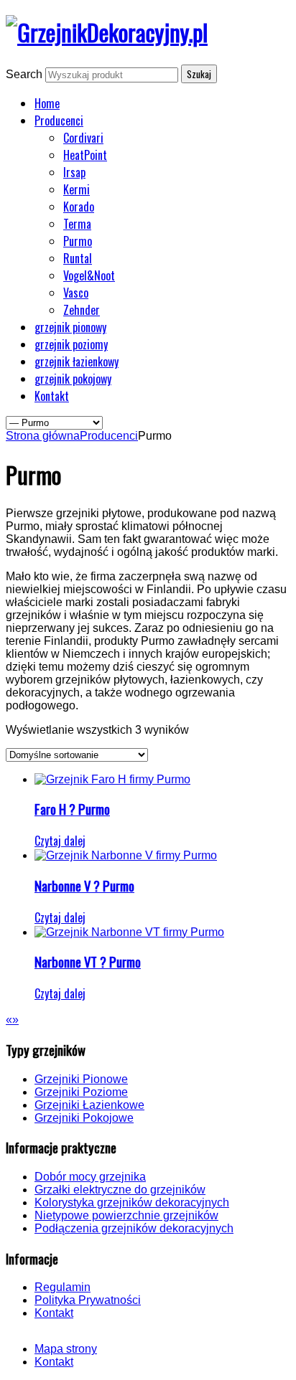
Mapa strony (65, 1349)
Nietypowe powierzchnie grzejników (126, 1215)
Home (47, 103)
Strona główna (43, 436)
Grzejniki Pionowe (81, 1079)
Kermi (76, 189)
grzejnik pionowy (70, 327)
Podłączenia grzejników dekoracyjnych (133, 1228)
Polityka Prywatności (87, 1300)
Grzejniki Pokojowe (84, 1118)
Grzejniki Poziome (81, 1092)
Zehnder (81, 309)
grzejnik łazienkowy (76, 361)
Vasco (75, 292)
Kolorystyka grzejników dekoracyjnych (131, 1202)
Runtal (77, 258)
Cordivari (83, 137)
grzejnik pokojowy (72, 378)
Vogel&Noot (89, 275)
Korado (78, 206)
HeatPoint (85, 155)
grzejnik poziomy (71, 344)
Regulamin (62, 1287)
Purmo (77, 241)
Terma (77, 223)
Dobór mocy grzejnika (90, 1177)
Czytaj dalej (59, 840)
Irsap (74, 172)
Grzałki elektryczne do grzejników (119, 1189)
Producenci (58, 120)
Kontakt (51, 396)
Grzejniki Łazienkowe (89, 1105)
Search (24, 74)
